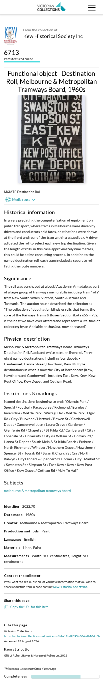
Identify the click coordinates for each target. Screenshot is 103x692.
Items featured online (18, 54)
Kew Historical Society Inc (53, 36)
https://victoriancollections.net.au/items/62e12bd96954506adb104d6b (52, 636)
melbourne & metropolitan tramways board (37, 490)
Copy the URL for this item (29, 607)
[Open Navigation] (90, 7)
